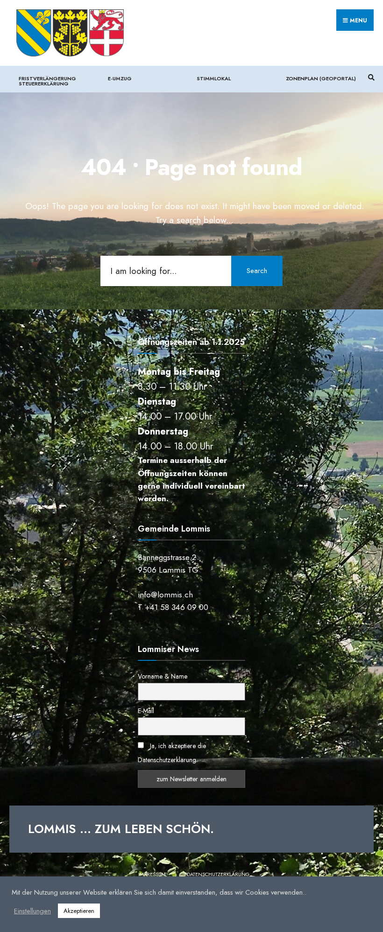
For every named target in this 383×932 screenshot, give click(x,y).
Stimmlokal (214, 78)
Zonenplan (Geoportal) (321, 78)
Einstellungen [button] (32, 911)
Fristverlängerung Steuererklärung (47, 81)
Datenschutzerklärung (218, 874)
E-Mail (146, 710)
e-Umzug (120, 78)
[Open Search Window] (370, 78)
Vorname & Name (162, 676)
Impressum (152, 874)
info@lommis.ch (165, 594)
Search (257, 271)
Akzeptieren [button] (79, 910)
